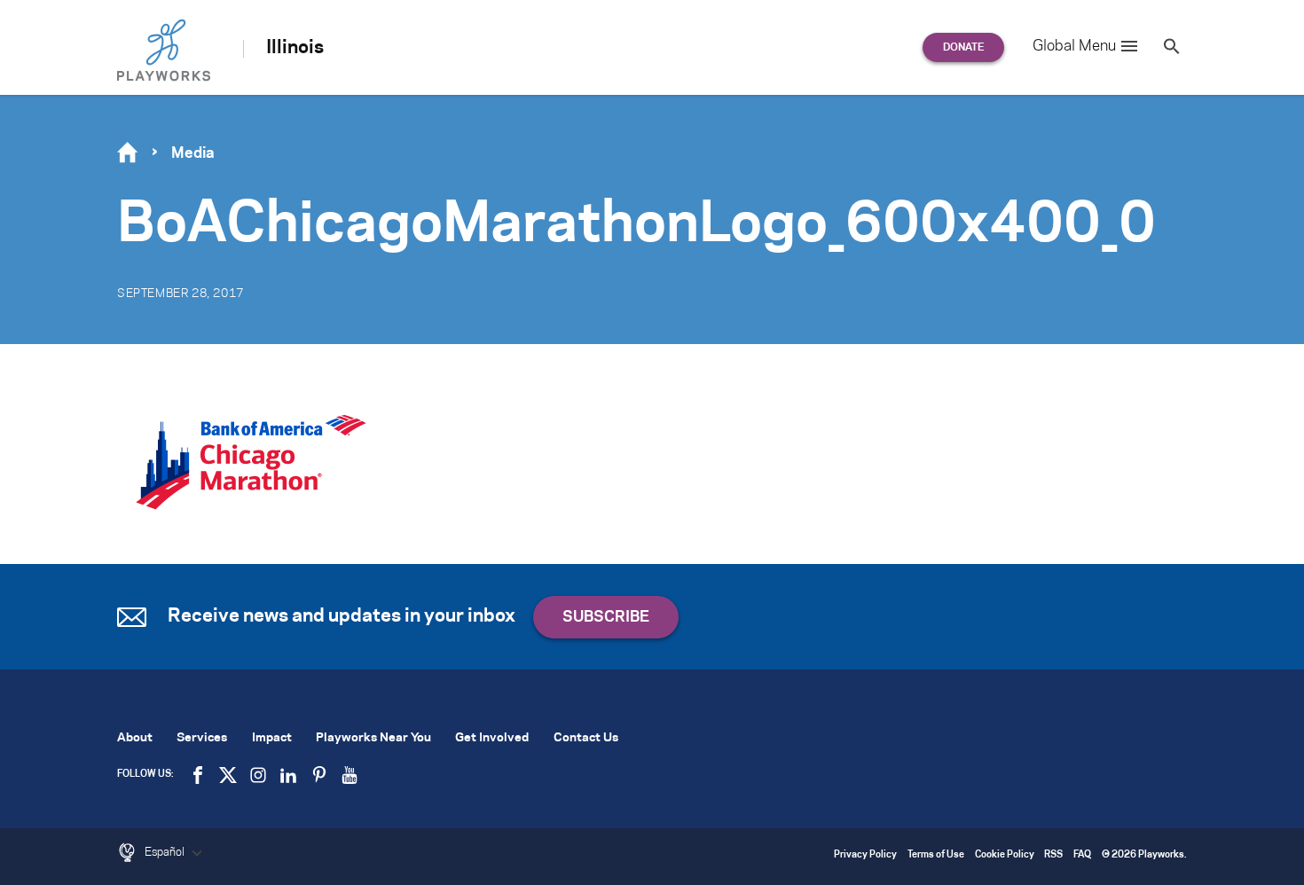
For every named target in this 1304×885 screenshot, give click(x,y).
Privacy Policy (865, 855)
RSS (1053, 855)
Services (202, 738)
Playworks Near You (373, 738)
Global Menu (1074, 46)
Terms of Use (935, 855)
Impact (272, 738)
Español (166, 852)
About (135, 738)
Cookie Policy (1004, 855)
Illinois (295, 48)
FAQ (1082, 855)
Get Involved (492, 738)
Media (193, 153)
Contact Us (586, 738)
